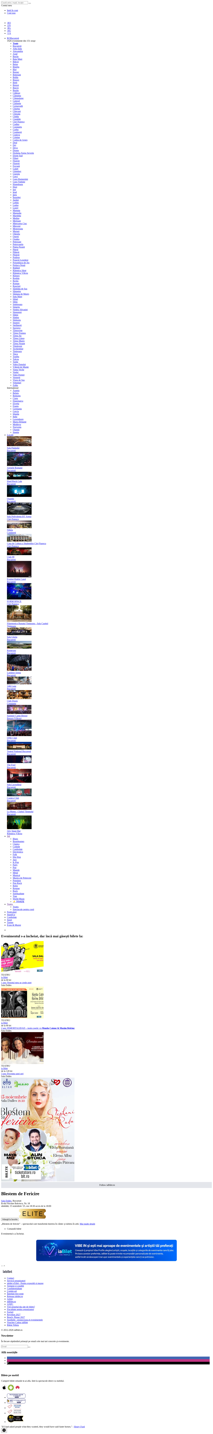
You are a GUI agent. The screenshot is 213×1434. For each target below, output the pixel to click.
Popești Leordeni (20, 260)
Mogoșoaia (18, 228)
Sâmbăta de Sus (20, 288)
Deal (15, 142)
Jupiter (16, 200)
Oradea (16, 239)
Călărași (16, 93)
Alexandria (18, 51)
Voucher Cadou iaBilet (17, 1322)
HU (9, 30)
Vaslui (15, 372)
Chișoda (16, 114)
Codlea (16, 124)
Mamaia (16, 210)
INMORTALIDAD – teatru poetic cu (37, 1028)
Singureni (17, 312)
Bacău (16, 56)
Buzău (16, 90)
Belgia (16, 393)
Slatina (16, 317)
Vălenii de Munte (21, 367)
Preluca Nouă (19, 265)
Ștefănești (17, 325)
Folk (15, 854)
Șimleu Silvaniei (20, 309)
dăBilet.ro (11, 1301)
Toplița (16, 356)
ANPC (10, 1304)
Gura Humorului (20, 179)
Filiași (15, 158)
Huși (15, 187)
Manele (16, 870)
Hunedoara (18, 184)
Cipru (15, 398)
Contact (10, 1278)
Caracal (16, 101)
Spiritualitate (18, 893)
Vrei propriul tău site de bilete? (21, 1307)
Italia (15, 416)
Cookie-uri (12, 1291)
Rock (15, 891)
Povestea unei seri (12, 1073)
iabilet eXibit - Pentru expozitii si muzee (25, 1283)
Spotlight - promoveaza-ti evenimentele (25, 1320)
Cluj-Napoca (18, 121)
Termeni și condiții (15, 1286)
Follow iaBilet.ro (107, 1185)
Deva (15, 148)
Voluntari (17, 382)
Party (15, 865)
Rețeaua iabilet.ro (15, 1296)
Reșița (15, 281)
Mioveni (16, 226)
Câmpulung (18, 98)
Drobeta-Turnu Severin (23, 153)
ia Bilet (4, 977)
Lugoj (15, 208)
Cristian (16, 137)
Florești (16, 161)
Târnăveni (17, 346)
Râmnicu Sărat (19, 270)
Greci (15, 176)
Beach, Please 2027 (16, 1317)
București (17, 46)
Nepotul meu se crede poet (16, 982)
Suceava (16, 328)
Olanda (16, 429)
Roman (16, 283)
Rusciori (16, 286)
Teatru (16, 907)
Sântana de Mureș (21, 294)
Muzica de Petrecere (22, 878)
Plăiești (16, 252)
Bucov (16, 88)
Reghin (16, 278)
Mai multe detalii (87, 1224)
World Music (19, 899)
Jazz (15, 859)
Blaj (15, 69)
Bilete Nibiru (13, 1325)
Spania (16, 432)
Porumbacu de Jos (21, 262)
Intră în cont (12, 10)
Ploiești (16, 255)
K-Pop (16, 862)
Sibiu (15, 302)
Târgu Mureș (19, 341)
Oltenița (16, 234)
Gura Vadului (19, 182)
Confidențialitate (14, 1288)
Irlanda (16, 414)
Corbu (16, 129)
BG (9, 28)
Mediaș (16, 218)
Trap (15, 896)
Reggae (16, 888)
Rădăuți (16, 268)
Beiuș (15, 64)
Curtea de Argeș (20, 140)
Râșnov (16, 275)
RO (9, 23)
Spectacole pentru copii (23, 909)
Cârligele (17, 103)
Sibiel (15, 299)
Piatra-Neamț (19, 247)
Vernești (16, 377)
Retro (15, 886)
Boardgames (18, 841)
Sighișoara (17, 304)
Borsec (16, 72)
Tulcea (16, 359)
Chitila (16, 116)
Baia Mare (17, 59)
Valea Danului (19, 364)
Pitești (15, 249)
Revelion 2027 (13, 1314)
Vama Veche (18, 369)
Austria (16, 390)
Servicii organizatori (16, 1280)
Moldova (17, 424)
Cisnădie (17, 119)
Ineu (15, 195)
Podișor (16, 257)
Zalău (15, 385)
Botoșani (17, 75)
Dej (14, 145)
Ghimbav (17, 171)
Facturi (10, 1312)
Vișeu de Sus (19, 380)
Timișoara (17, 351)
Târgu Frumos (19, 333)
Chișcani (17, 111)
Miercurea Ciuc (20, 223)
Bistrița (16, 67)
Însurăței (17, 197)
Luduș (16, 205)
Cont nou (11, 13)
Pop (14, 867)
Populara (17, 880)
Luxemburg (18, 419)
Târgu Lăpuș (18, 338)
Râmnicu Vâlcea (20, 273)
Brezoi (16, 85)
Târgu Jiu (17, 335)
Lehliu (16, 202)
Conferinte (17, 849)
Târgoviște (17, 330)
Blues (15, 839)
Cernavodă (18, 106)
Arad (15, 54)
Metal (15, 872)
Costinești (17, 132)
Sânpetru (17, 291)
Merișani (17, 221)
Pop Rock (17, 883)
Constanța (17, 127)
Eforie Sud (18, 155)
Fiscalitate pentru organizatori (20, 1309)
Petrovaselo (18, 244)
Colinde (16, 846)
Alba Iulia (17, 48)
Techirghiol (18, 349)
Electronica (18, 852)
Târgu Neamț (19, 343)
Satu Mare (17, 296)
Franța (16, 406)
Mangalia (17, 213)
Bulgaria (17, 395)
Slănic (15, 315)
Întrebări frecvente (15, 1293)
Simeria (16, 307)
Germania (17, 409)
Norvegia (17, 427)
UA (9, 33)
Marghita (17, 215)
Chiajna (16, 108)
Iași (14, 189)
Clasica (16, 844)
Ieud (15, 192)
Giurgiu (16, 174)
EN (9, 25)
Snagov (16, 322)
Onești (16, 236)
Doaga (16, 150)
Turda (15, 362)
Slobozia (17, 320)
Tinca (15, 354)
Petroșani (17, 242)
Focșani (16, 166)
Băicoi (16, 61)
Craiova (16, 135)
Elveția (16, 403)
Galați (15, 168)
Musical (16, 875)
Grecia (16, 411)
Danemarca (18, 401)
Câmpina (17, 95)
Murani (16, 231)
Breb (15, 82)
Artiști (10, 1299)
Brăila (15, 77)
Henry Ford (79, 1426)
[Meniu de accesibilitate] (4, 1430)
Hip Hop (17, 857)
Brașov (16, 80)
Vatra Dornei (18, 375)
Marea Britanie (19, 422)
